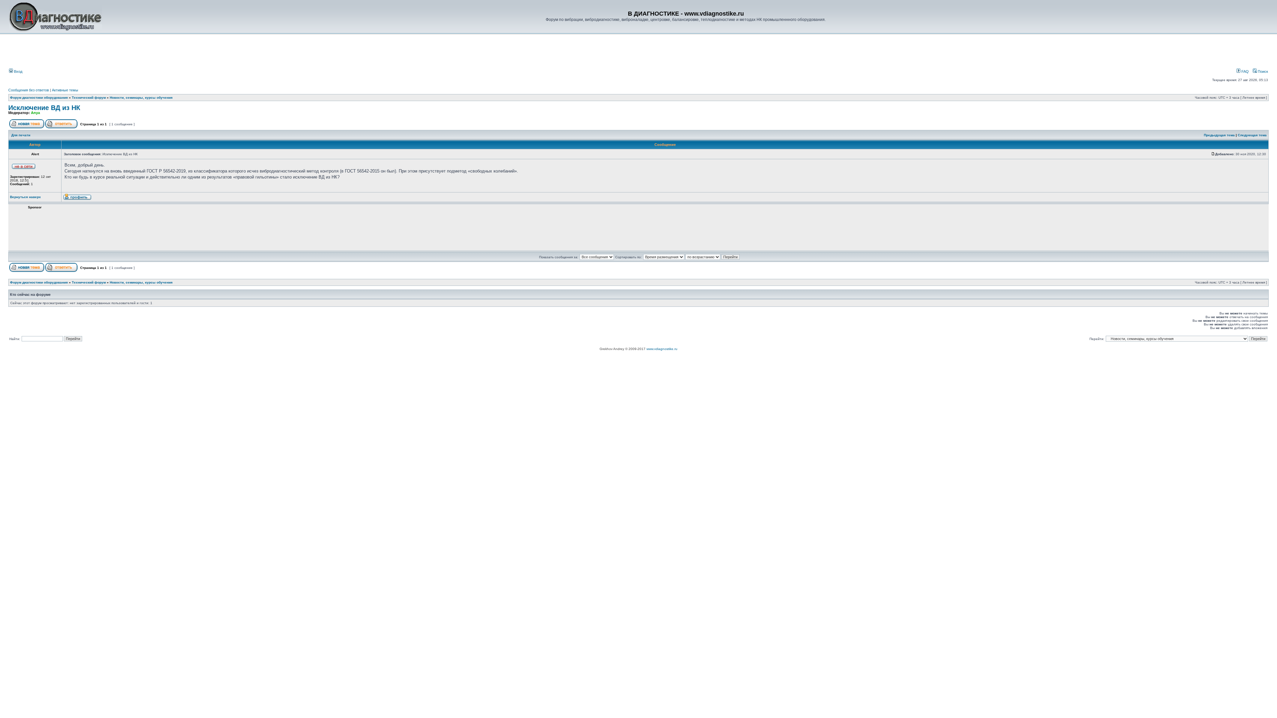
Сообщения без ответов (28, 90)
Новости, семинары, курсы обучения (141, 97)
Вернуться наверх (25, 197)
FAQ (1244, 71)
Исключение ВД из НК (44, 107)
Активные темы (65, 90)
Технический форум (89, 97)
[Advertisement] (121, 52)
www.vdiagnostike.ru (661, 349)
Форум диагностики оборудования (39, 97)
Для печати (20, 135)
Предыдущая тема (1219, 135)
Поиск (1262, 71)
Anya (35, 113)
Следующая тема (1252, 135)
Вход (17, 71)
